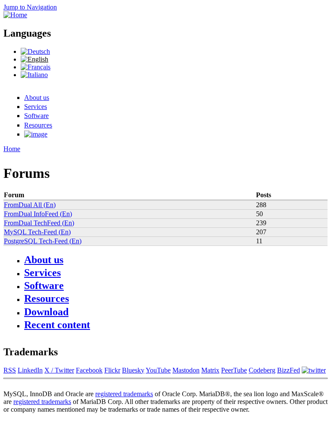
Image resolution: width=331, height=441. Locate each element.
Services (35, 106)
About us (36, 97)
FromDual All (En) (30, 204)
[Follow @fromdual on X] (314, 370)
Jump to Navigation (30, 7)
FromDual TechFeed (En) (39, 223)
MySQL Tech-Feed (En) (37, 232)
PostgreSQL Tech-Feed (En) (42, 241)
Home (11, 148)
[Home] (15, 15)
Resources (38, 125)
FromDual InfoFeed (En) (38, 213)
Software (36, 115)
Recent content (57, 324)
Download (46, 311)
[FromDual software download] (35, 134)
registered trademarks (124, 394)
